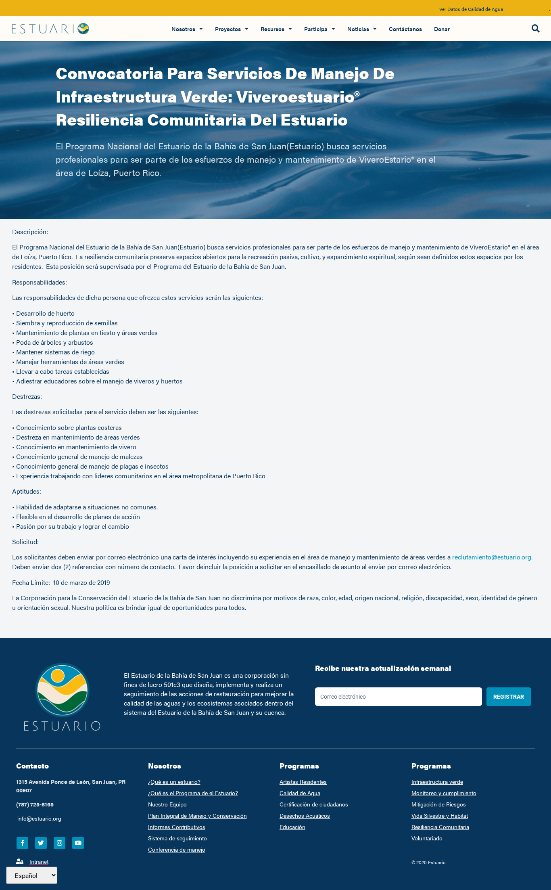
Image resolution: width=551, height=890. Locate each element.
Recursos (272, 29)
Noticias (358, 29)
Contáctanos (405, 29)
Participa (316, 29)
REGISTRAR (508, 696)
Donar (442, 29)
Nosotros (183, 29)
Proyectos (228, 29)
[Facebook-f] (22, 843)
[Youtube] (78, 843)
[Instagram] (59, 843)
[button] (535, 28)
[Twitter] (41, 843)
